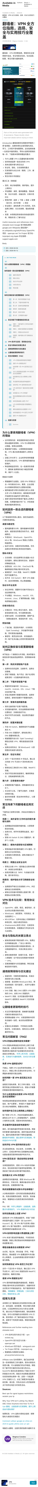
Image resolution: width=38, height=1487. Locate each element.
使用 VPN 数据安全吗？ (20, 416)
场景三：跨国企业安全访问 (21, 332)
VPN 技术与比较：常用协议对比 (19, 342)
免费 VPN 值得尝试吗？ (20, 363)
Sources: (16, 424)
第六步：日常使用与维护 (20, 315)
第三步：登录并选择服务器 (21, 306)
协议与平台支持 (17, 281)
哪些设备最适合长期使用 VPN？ (22, 409)
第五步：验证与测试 (19, 312)
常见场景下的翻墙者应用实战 (18, 320)
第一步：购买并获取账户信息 (21, 299)
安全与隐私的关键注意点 (17, 345)
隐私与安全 (16, 278)
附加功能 (15, 288)
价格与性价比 (17, 284)
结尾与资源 (12, 420)
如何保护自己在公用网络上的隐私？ (22, 377)
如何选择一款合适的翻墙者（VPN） (17, 271)
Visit (33, 1483)
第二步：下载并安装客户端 (21, 302)
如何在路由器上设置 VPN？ (21, 401)
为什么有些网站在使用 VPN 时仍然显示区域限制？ (23, 372)
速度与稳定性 (17, 275)
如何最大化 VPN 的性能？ (20, 393)
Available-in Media (9, 4)
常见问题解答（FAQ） (16, 356)
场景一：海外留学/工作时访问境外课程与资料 (23, 325)
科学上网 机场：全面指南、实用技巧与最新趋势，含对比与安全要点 (18, 1057)
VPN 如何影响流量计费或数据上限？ (22, 405)
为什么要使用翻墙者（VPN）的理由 (17, 264)
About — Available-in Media (28, 4)
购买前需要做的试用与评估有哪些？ (22, 397)
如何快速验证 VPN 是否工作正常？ (23, 412)
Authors (19, 2)
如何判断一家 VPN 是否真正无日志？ (22, 367)
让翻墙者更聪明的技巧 (16, 352)
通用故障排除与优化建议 (17, 349)
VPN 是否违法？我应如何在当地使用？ (23, 389)
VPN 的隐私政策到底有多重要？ (22, 360)
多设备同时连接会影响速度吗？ (22, 381)
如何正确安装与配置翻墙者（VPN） (17, 295)
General (19, 13)
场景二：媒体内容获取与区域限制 (23, 329)
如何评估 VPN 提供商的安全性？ (22, 385)
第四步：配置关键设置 (19, 309)
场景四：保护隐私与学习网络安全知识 (23, 336)
